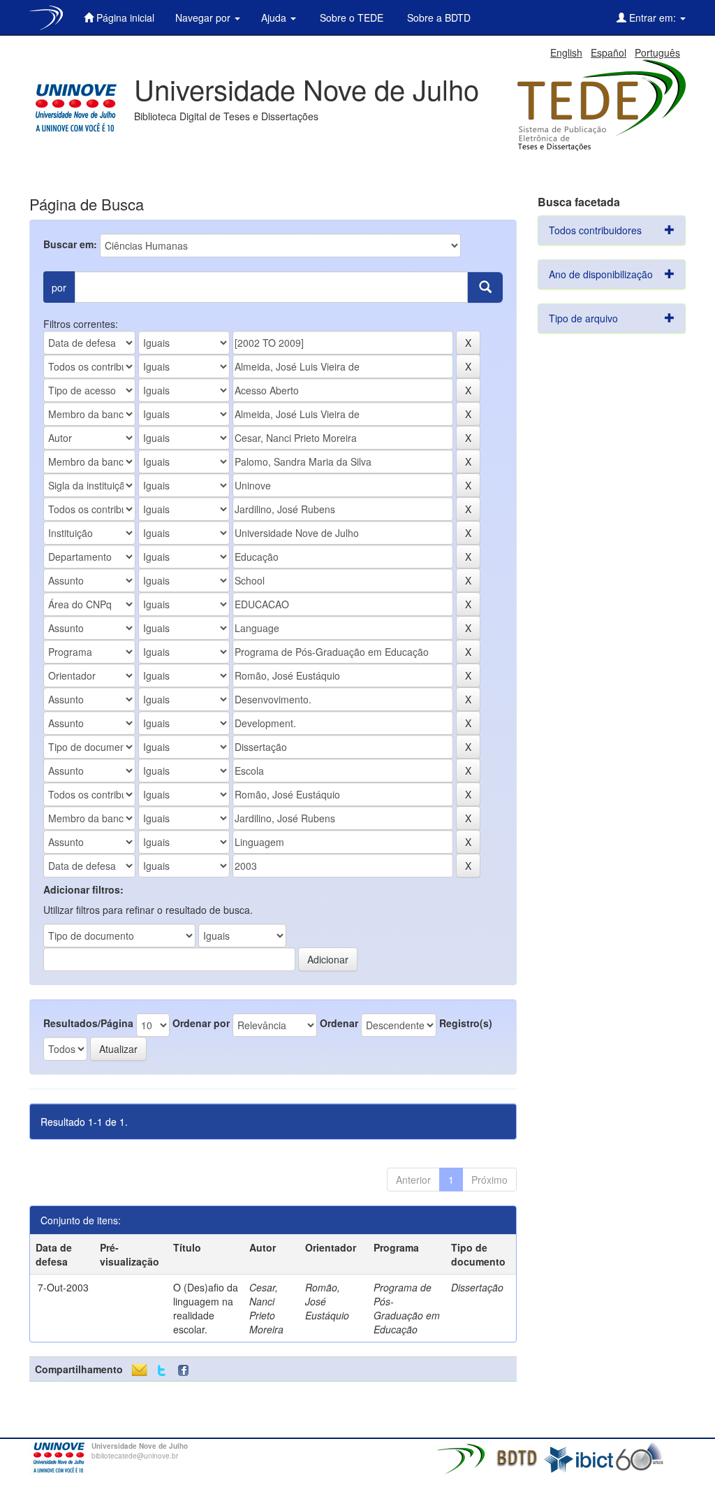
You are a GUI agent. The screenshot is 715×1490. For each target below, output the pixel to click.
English (566, 52)
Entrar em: (652, 17)
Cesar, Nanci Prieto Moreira (266, 1308)
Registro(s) (465, 1023)
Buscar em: (70, 244)
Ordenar (339, 1023)
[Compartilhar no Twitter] (161, 1370)
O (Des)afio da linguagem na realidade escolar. (205, 1308)
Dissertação (477, 1287)
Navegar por (204, 17)
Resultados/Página (88, 1023)
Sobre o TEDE (350, 17)
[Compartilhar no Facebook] (186, 1370)
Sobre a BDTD (437, 17)
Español (608, 52)
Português (657, 52)
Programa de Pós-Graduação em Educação (407, 1308)
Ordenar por (201, 1023)
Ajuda (275, 17)
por (59, 287)
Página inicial (124, 17)
